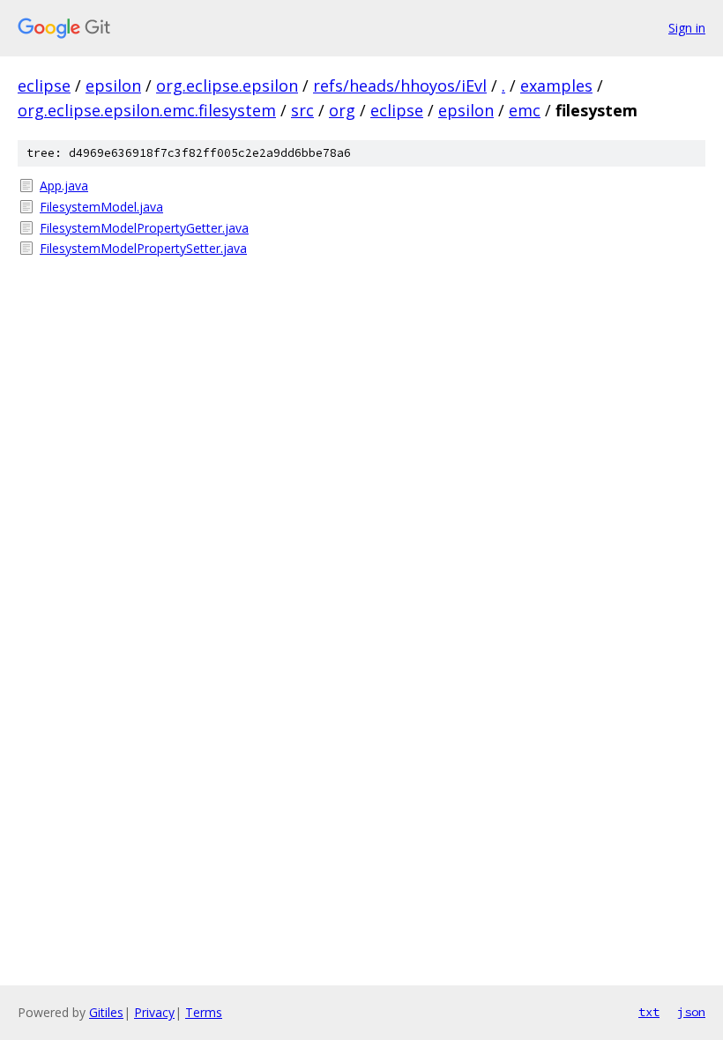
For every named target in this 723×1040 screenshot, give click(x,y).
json (691, 1012)
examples (556, 85)
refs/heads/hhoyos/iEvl (400, 85)
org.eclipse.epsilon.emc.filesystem (147, 110)
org (342, 110)
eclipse (44, 85)
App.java (64, 185)
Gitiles (106, 1012)
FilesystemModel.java (101, 206)
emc (524, 110)
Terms (203, 1012)
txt (649, 1012)
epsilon (113, 85)
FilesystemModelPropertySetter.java (143, 248)
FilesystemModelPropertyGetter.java (144, 227)
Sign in (686, 27)
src (302, 110)
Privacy (154, 1012)
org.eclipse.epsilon (227, 85)
